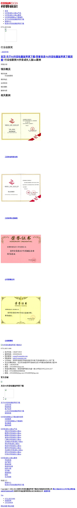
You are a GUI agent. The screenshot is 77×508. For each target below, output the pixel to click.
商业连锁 (8, 464)
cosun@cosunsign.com (20, 356)
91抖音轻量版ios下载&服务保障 (12, 417)
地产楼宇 (8, 462)
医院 (6, 475)
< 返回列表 (5, 52)
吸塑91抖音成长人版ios (13, 433)
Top (2, 495)
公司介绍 (8, 405)
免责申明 (47, 491)
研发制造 (8, 407)
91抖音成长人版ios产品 (13, 13)
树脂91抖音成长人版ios (13, 435)
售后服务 (8, 423)
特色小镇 (8, 468)
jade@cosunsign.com (19, 358)
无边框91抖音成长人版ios (14, 450)
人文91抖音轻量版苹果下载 (14, 411)
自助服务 (8, 419)
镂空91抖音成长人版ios (13, 448)
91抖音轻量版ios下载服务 (14, 17)
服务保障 (8, 425)
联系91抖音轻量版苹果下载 (14, 23)
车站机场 (8, 460)
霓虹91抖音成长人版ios (13, 431)
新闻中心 (8, 21)
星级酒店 (8, 472)
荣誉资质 (41, 56)
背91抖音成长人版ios (12, 443)
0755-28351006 (10, 498)
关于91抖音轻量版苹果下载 (14, 19)
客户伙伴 (8, 409)
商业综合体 (9, 466)
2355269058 (9, 502)
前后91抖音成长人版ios (13, 446)
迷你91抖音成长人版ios (13, 437)
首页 (6, 11)
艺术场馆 (8, 477)
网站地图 (4, 506)
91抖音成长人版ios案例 (13, 15)
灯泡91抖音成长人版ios (13, 454)
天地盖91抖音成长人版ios (14, 441)
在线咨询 (8, 500)
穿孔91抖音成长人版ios (13, 452)
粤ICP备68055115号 (60, 489)
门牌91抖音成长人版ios (13, 439)
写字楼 (7, 470)
